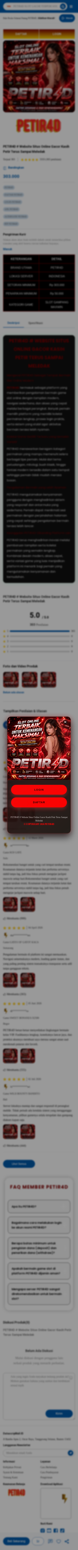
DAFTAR (39, 802)
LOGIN (39, 789)
